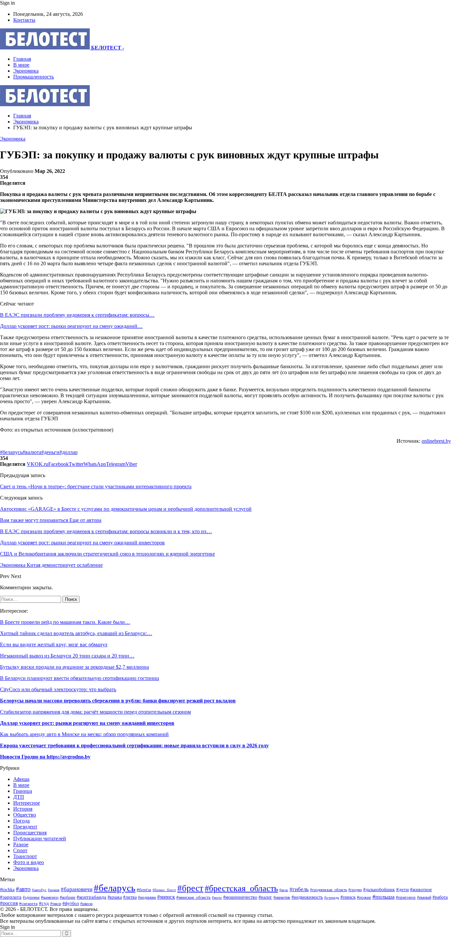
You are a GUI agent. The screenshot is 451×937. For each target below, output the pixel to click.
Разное (20, 844)
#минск (166, 897)
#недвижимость (307, 897)
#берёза (144, 889)
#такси (55, 904)
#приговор (406, 897)
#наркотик (281, 897)
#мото (217, 897)
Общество (24, 815)
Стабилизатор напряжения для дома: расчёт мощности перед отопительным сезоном (95, 712)
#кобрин (67, 897)
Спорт (20, 850)
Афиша (21, 779)
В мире (21, 65)
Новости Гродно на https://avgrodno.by (45, 756)
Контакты (24, 20)
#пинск (348, 897)
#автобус (39, 890)
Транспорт (25, 856)
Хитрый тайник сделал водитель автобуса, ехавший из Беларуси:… (76, 633)
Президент (25, 826)
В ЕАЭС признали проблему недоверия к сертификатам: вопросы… (77, 315)
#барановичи (76, 889)
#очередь (331, 897)
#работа (440, 897)
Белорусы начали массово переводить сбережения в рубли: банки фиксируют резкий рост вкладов (118, 700)
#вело (283, 890)
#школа (86, 903)
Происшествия (30, 832)
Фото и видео (28, 862)
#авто (23, 889)
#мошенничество (240, 897)
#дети (402, 889)
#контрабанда (91, 897)
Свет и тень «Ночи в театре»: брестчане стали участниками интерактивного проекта (95, 486)
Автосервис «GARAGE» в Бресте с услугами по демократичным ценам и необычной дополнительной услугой (126, 509)
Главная (22, 59)
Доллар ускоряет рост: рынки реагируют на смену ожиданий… (71, 326)
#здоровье (31, 897)
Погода (21, 821)
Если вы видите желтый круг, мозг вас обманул (53, 644)
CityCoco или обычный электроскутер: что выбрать (58, 689)
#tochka (7, 889)
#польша (383, 896)
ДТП (18, 797)
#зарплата (10, 897)
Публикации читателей (39, 838)
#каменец (49, 897)
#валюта (31, 452)
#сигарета (28, 903)
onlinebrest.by (436, 441)
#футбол (70, 903)
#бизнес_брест (164, 890)
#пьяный (424, 897)
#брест (190, 888)
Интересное (26, 803)
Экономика (26, 71)
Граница (22, 791)
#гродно (355, 890)
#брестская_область (241, 888)
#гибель (299, 889)
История (22, 809)
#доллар (68, 452)
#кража (115, 897)
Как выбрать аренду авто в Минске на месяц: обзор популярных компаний (84, 734)
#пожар (364, 897)
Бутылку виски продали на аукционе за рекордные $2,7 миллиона (74, 667)
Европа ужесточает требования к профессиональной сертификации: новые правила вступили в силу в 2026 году (134, 745)
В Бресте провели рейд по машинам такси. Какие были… (65, 622)
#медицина (147, 897)
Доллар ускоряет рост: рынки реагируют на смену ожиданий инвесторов (87, 723)
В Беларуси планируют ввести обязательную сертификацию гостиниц (79, 678)
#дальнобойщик (379, 889)
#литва (130, 897)
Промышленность (33, 77)
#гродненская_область (328, 890)
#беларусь (11, 452)
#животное (421, 889)
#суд (44, 903)
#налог (265, 897)
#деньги (50, 452)
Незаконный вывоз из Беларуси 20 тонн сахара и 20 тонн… (67, 656)
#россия (9, 903)
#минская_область (193, 897)
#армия (53, 890)
